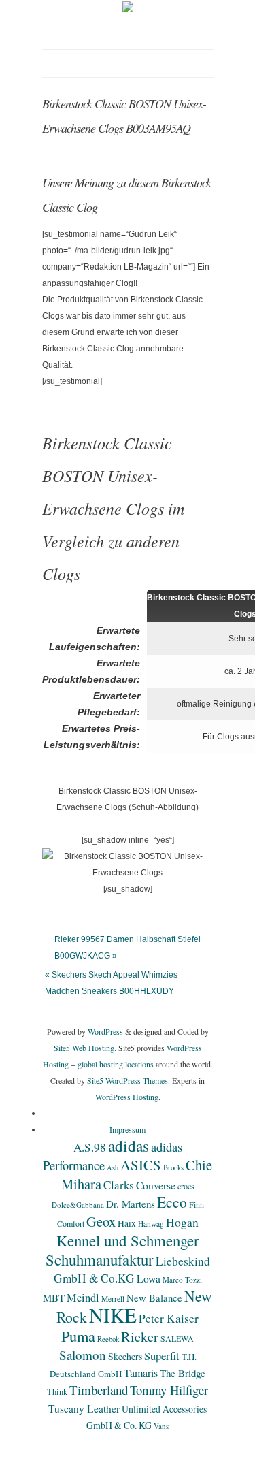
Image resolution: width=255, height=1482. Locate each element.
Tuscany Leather (84, 1408)
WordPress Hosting (126, 1096)
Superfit (162, 1356)
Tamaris (141, 1373)
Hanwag (151, 1224)
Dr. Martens (130, 1203)
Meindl (83, 1297)
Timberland (98, 1389)
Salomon (82, 1355)
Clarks (118, 1185)
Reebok (108, 1339)
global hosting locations (116, 1064)
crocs (185, 1185)
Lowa (148, 1278)
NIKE (113, 1315)
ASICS (140, 1164)
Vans (161, 1426)
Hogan (182, 1222)
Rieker (139, 1336)
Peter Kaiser (169, 1318)
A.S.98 (89, 1147)
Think (57, 1392)
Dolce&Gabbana (78, 1204)
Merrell (112, 1298)
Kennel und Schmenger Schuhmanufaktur (122, 1250)
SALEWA (177, 1338)
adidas (128, 1146)
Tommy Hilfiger (169, 1389)
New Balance (154, 1297)
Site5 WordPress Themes (127, 1080)
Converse (155, 1185)
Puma (78, 1335)
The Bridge (182, 1373)
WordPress (105, 1031)
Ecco (172, 1202)
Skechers (125, 1356)
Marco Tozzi (182, 1279)
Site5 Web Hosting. (85, 1047)
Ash (112, 1167)
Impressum (127, 1129)
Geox (101, 1221)
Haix (127, 1223)
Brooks (173, 1167)
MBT (54, 1297)
